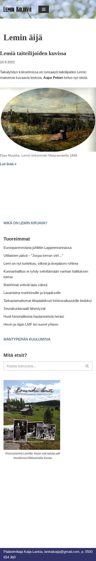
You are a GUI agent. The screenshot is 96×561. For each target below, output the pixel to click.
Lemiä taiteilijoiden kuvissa (33, 53)
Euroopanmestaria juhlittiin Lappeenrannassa (37, 248)
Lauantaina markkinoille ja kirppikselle (32, 293)
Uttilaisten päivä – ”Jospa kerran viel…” (33, 255)
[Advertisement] (38, 499)
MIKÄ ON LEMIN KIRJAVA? (25, 223)
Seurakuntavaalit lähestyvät (24, 309)
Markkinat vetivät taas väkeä (25, 285)
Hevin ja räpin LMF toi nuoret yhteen (30, 324)
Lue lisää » (8, 164)
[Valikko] (43, 9)
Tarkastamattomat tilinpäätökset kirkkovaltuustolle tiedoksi (47, 301)
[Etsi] (87, 366)
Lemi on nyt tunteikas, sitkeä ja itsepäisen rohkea (40, 263)
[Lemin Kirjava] (17, 9)
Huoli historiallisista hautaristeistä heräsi (33, 316)
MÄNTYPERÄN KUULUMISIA (26, 339)
